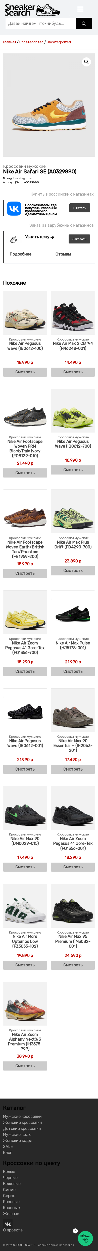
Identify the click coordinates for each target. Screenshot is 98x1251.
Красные (11, 1207)
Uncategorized (23, 178)
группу (79, 208)
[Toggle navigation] (80, 9)
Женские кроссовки (22, 1122)
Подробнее (20, 254)
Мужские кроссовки (22, 1116)
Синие (9, 1189)
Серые (9, 1195)
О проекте (13, 1230)
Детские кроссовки (22, 1128)
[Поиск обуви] (84, 23)
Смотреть (25, 372)
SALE (8, 1146)
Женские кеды (17, 1140)
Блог (7, 1152)
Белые (9, 1171)
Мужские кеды (17, 1134)
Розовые (11, 1201)
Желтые (11, 1213)
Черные (10, 1177)
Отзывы (63, 254)
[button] (86, 61)
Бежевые (12, 1183)
